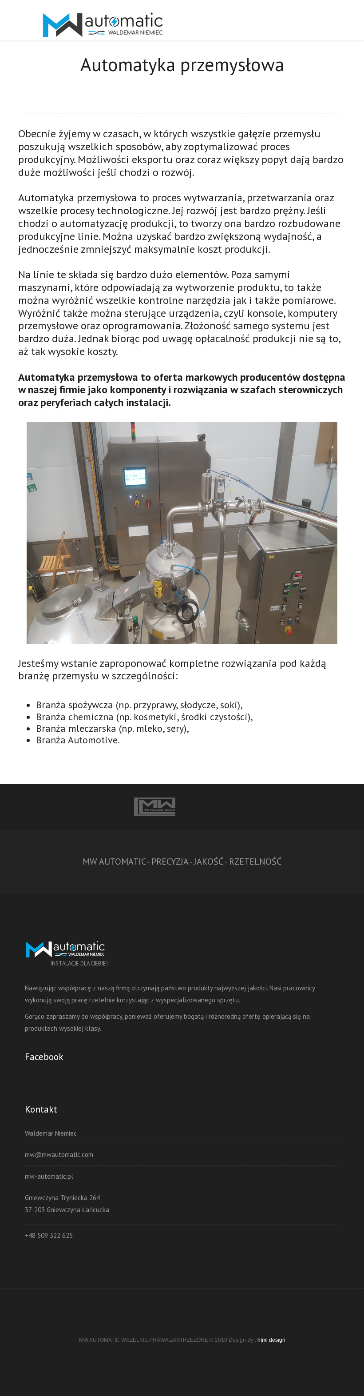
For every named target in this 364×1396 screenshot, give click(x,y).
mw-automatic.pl (49, 1176)
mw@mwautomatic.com (59, 1154)
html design (271, 1340)
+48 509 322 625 (49, 1235)
